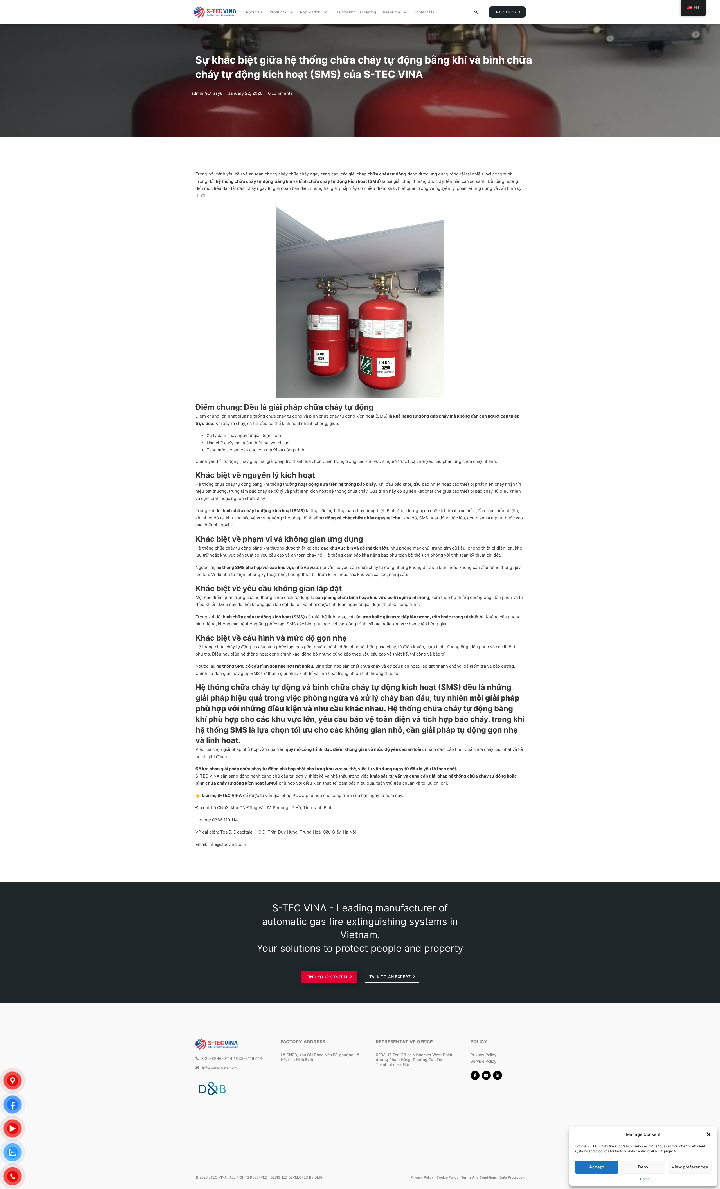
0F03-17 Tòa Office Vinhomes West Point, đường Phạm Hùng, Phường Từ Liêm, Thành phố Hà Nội (414, 1059)
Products (277, 12)
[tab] (343, 716)
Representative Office (404, 1041)
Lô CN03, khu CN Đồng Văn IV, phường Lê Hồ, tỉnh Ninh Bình (320, 1057)
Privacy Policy (483, 1054)
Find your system (327, 976)
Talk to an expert (390, 976)
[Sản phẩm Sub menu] (291, 12)
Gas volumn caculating (355, 12)
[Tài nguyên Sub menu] (405, 12)
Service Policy (483, 1061)
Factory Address (303, 1041)
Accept (596, 1167)
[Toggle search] (476, 12)
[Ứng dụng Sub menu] (325, 12)
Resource (391, 12)
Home (644, 1179)
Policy (479, 1041)
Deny (643, 1167)
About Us (254, 12)
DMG (318, 1177)
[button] (709, 1134)
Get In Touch (505, 12)
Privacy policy (422, 1177)
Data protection (512, 1177)
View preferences (690, 1167)
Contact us (423, 12)
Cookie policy (447, 1177)
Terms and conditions (479, 1177)
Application (310, 12)
